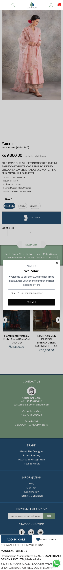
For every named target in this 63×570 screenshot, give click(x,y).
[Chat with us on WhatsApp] (56, 562)
